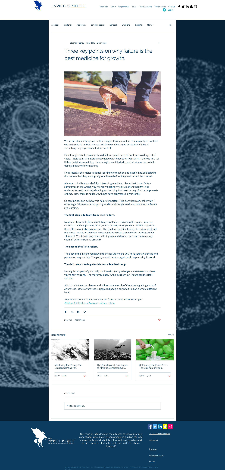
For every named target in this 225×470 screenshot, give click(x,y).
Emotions (126, 25)
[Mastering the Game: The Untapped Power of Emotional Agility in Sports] (70, 349)
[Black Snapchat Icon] (191, 7)
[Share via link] (84, 312)
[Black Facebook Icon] (179, 7)
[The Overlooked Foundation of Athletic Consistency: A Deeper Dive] (112, 349)
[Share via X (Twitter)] (72, 312)
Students (68, 25)
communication (97, 25)
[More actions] (159, 42)
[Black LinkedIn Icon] (187, 7)
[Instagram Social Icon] (170, 426)
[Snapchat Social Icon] (165, 426)
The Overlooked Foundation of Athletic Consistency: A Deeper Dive (112, 366)
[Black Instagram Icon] (195, 7)
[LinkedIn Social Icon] (160, 426)
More (149, 25)
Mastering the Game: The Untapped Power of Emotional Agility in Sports (69, 366)
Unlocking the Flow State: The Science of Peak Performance (153, 366)
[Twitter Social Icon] (155, 426)
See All (171, 334)
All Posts (55, 25)
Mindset (113, 25)
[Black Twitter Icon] (183, 7)
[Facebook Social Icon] (150, 426)
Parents (138, 25)
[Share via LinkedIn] (78, 312)
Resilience (81, 25)
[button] (170, 25)
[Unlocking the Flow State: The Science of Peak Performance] (155, 349)
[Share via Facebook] (65, 312)
